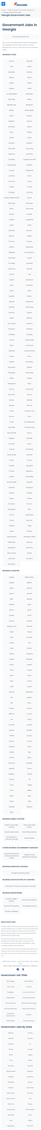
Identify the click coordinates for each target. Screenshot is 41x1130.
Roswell (11, 449)
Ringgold (11, 438)
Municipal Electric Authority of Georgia (11, 838)
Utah (10, 1120)
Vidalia (29, 525)
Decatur (11, 214)
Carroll (29, 615)
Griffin (11, 285)
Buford (29, 126)
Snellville (11, 465)
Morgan (29, 735)
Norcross (29, 405)
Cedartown (11, 154)
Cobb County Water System (29, 826)
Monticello (11, 394)
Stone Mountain (11, 482)
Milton (29, 383)
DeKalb (11, 653)
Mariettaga (11, 372)
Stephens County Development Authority (29, 856)
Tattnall (29, 774)
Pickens (11, 752)
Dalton (12, 208)
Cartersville (11, 148)
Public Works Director (28, 1008)
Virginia (30, 1120)
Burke (29, 610)
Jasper (12, 318)
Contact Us (34, 966)
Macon (29, 356)
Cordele (11, 186)
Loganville (11, 351)
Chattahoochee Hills (29, 159)
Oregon (30, 1104)
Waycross (29, 542)
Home (3, 10)
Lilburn (12, 345)
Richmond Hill (11, 433)
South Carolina (30, 1109)
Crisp (29, 642)
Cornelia (29, 186)
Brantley (11, 604)
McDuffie (29, 730)
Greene (29, 686)
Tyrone (11, 520)
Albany (29, 66)
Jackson (29, 312)
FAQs (10, 966)
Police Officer (29, 981)
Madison (11, 361)
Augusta (11, 88)
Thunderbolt (11, 509)
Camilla (11, 137)
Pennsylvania (11, 1109)
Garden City (11, 269)
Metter (12, 378)
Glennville (29, 269)
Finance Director (10, 1003)
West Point (29, 547)
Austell (29, 88)
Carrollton (12, 143)
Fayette (29, 664)
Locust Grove (29, 345)
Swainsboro (29, 487)
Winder (29, 553)
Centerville (29, 154)
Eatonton (29, 230)
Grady (11, 686)
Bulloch (11, 610)
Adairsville (29, 61)
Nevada (10, 1087)
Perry (29, 416)
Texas (30, 1115)
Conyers (29, 181)
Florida (11, 1049)
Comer (29, 176)
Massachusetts (10, 1071)
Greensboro (29, 279)
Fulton (12, 675)
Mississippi (11, 1082)
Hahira (29, 290)
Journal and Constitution (29, 900)
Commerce (11, 181)
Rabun (29, 757)
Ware (29, 796)
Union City (29, 520)
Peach (29, 746)
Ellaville (29, 236)
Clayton (29, 632)
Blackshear (29, 105)
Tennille (29, 498)
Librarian (28, 1014)
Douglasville (29, 219)
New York (30, 1093)
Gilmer (29, 675)
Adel (11, 66)
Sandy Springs (11, 454)
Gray (29, 274)
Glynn (11, 681)
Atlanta (11, 83)
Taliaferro (11, 774)
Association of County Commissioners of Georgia (20, 886)
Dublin (12, 225)
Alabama (11, 1033)
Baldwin (29, 582)
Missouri (30, 1082)
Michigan (11, 1076)
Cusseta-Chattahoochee (11, 197)
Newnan (11, 405)
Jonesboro (29, 323)
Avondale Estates (11, 94)
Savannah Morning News (11, 906)
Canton (29, 137)
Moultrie (11, 400)
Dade (11, 648)
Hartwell (11, 301)
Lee (11, 719)
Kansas (30, 1060)
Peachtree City (29, 411)
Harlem (29, 296)
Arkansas (11, 1038)
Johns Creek (11, 323)
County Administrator (28, 997)
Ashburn (11, 77)
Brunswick (11, 126)
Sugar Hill (29, 482)
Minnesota (30, 1076)
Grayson (11, 279)
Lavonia (11, 340)
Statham (11, 476)
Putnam (11, 757)
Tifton (29, 509)
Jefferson (29, 318)
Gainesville (29, 263)
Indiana (30, 1055)
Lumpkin (29, 724)
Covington (11, 192)
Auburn (29, 83)
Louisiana (30, 1065)
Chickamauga (11, 165)
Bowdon (29, 115)
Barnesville (11, 99)
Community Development (10, 1014)
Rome (29, 443)
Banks (11, 588)
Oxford (11, 411)
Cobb (11, 637)
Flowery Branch (29, 252)
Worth (12, 812)
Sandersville (29, 449)
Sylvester (29, 493)
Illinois (11, 1055)
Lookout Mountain (29, 351)
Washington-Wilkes (29, 536)
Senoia (11, 460)
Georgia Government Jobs (20, 36)
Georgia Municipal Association (20, 873)
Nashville (29, 400)
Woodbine (29, 558)
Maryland (30, 1071)
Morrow (29, 394)
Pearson (11, 416)
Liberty (29, 719)
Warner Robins (11, 536)
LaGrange (29, 334)
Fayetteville (29, 247)
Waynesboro (12, 547)
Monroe (11, 389)
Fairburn (11, 247)
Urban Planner (10, 1020)
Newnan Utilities (29, 838)
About (5, 966)
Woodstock (11, 564)
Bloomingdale (29, 110)
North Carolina (10, 1098)
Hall (11, 697)
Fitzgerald (11, 252)
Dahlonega (11, 203)
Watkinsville (11, 542)
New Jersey (30, 1087)
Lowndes (11, 724)
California (11, 1044)
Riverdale (29, 438)
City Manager (10, 981)
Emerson (11, 241)
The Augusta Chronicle (29, 906)
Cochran (11, 170)
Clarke (12, 632)
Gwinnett (11, 692)
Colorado (30, 1038)
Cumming (29, 192)
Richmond (11, 763)
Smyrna (29, 460)
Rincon (29, 433)
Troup (11, 785)
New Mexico (11, 1093)
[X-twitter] (23, 969)
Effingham (29, 659)
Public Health (10, 997)
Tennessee (11, 1115)
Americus (29, 72)
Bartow (29, 588)
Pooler (12, 422)
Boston (11, 115)
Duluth (29, 225)
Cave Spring (29, 148)
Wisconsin (30, 1126)
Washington (11, 1126)
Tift (29, 779)
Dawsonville (29, 208)
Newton (11, 741)
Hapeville (11, 296)
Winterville (11, 558)
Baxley (29, 99)
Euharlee (29, 241)
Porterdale (11, 427)
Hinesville (11, 307)
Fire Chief (29, 986)
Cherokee (29, 626)
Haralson (29, 697)
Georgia (30, 1049)
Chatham (29, 621)
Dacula (29, 197)
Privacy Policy (25, 966)
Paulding (11, 746)
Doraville (29, 214)
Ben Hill (29, 593)
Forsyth (29, 258)
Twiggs (29, 785)
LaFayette (11, 334)
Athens (29, 77)
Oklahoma (11, 1104)
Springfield (29, 465)
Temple (11, 498)
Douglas (11, 219)
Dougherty (29, 653)
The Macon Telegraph (11, 911)
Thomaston (11, 504)
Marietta (29, 367)
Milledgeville (11, 383)
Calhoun (29, 132)
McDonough (29, 372)
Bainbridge (29, 94)
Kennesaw (11, 329)
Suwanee (11, 487)
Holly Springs (29, 307)
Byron (11, 132)
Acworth (11, 61)
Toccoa (11, 515)
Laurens (29, 714)
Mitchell (11, 735)
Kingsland (29, 329)
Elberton (11, 236)
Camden (11, 615)
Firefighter (10, 992)
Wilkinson (29, 806)
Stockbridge (29, 476)
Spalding (11, 768)
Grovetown (29, 285)
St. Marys (11, 471)
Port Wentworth (29, 422)
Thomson (29, 504)
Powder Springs (29, 427)
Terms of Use (16, 966)
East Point (12, 230)
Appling (11, 577)
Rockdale (29, 763)
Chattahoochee (11, 626)
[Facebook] (18, 969)
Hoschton (12, 312)
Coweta (11, 642)
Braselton (11, 121)
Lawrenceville (29, 340)
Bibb (11, 599)
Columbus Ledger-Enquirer (11, 900)
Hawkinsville (29, 301)
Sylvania (11, 493)
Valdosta (11, 525)
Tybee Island (29, 515)
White (29, 801)
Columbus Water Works (11, 832)
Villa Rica (29, 531)
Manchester (29, 361)
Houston (11, 708)
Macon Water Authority (29, 832)
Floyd (11, 670)
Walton (11, 796)
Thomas (11, 779)
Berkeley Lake (11, 105)
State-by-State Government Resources (21, 10)
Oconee (29, 741)
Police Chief (10, 986)
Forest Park (11, 258)
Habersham (29, 692)
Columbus (11, 176)
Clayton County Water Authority (11, 826)
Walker (29, 790)
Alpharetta (11, 72)
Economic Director (29, 992)
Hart (11, 703)
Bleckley (29, 599)
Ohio (30, 1098)
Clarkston (29, 165)
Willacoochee (11, 553)
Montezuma (29, 389)
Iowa (10, 1060)
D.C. (30, 1044)
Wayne (11, 801)
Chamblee (11, 159)
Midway (29, 378)
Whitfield (11, 806)
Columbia (29, 637)
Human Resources (28, 1020)
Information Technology (28, 1003)
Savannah (29, 454)
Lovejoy (11, 356)
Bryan (29, 604)
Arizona (30, 1033)
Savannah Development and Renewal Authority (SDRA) (11, 856)
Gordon (11, 274)
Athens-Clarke (29, 577)
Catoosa (11, 621)
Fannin (12, 664)
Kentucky (11, 1065)
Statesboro (29, 471)
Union (11, 790)
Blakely (11, 110)
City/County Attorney (10, 1008)
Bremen (29, 121)
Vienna (11, 531)
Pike (29, 752)
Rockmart (12, 443)
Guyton (11, 290)
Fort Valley (11, 263)
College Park (29, 170)
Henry (29, 703)
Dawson (29, 648)
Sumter (29, 768)
